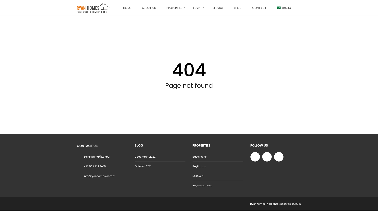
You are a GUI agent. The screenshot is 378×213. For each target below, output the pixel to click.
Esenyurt (198, 176)
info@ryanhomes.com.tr (99, 176)
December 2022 (145, 157)
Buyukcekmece (202, 185)
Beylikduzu (199, 166)
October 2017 (143, 166)
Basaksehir (200, 157)
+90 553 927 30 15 (95, 166)
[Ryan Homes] (93, 8)
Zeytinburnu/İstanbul (97, 157)
